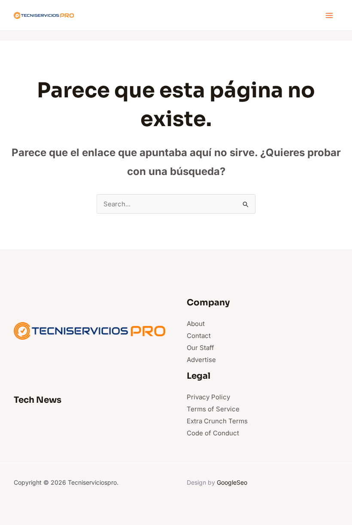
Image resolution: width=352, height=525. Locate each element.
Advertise (201, 360)
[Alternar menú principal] (329, 15)
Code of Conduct (213, 433)
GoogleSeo (232, 482)
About (196, 324)
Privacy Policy (208, 397)
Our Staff (200, 348)
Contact (199, 336)
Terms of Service (213, 409)
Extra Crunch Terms (217, 421)
